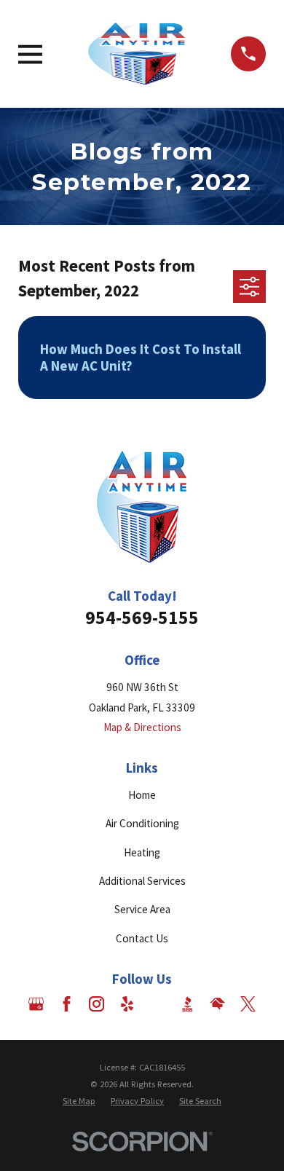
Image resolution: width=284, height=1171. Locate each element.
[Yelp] (127, 1004)
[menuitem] (79, 1101)
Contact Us (142, 938)
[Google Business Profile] (36, 1004)
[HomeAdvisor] (217, 1004)
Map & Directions (142, 727)
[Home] (136, 54)
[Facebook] (66, 1004)
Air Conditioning (142, 823)
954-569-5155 (142, 617)
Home (142, 795)
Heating (142, 852)
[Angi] (157, 1004)
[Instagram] (96, 1004)
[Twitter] (248, 1004)
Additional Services (142, 881)
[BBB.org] (187, 1004)
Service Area (142, 909)
